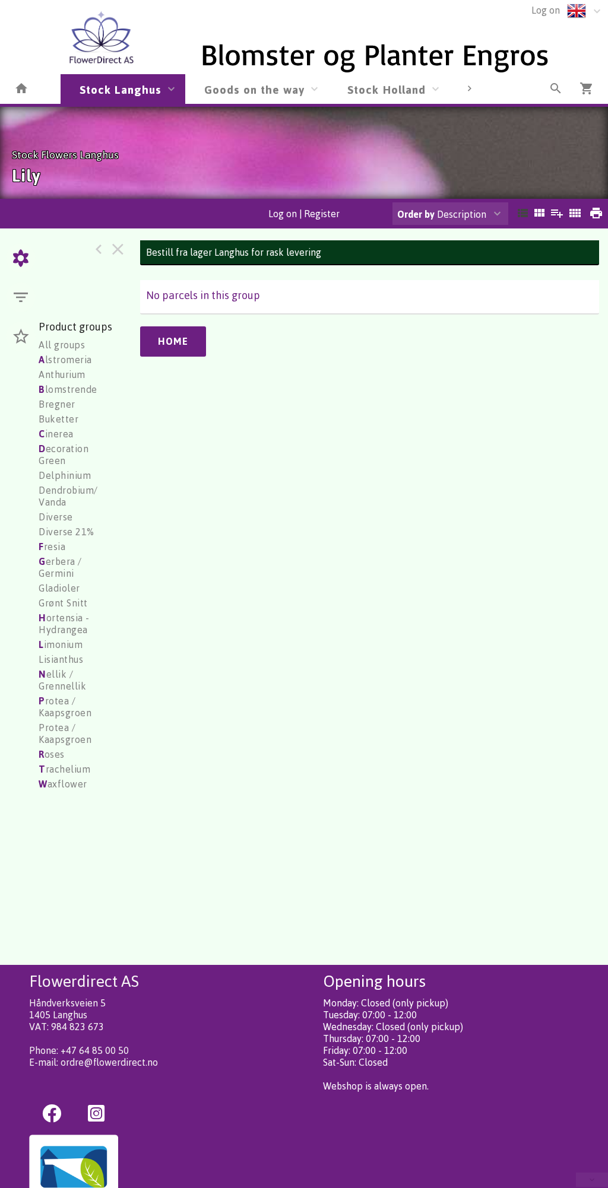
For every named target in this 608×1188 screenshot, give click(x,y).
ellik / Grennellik (62, 680)
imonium (61, 644)
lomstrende (68, 389)
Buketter (58, 419)
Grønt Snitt (63, 603)
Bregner (57, 404)
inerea (56, 434)
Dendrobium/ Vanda (68, 496)
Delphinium (65, 475)
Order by (416, 214)
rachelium (64, 769)
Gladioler (59, 588)
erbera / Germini (60, 567)
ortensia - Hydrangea (64, 624)
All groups (62, 345)
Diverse (56, 517)
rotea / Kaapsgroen (65, 707)
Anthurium (62, 374)
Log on (545, 10)
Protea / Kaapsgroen (65, 733)
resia (52, 546)
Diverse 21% (66, 532)
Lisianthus (61, 659)
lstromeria (65, 360)
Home (173, 341)
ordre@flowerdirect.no (109, 1062)
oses (52, 754)
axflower (63, 784)
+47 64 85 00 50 (95, 1050)
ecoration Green (63, 454)
